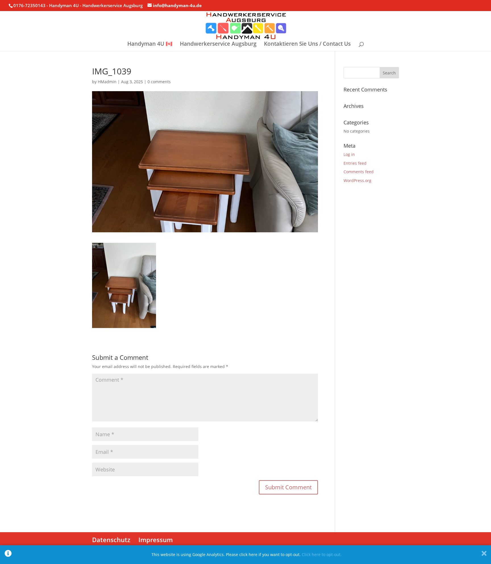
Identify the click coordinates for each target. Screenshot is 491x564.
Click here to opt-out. (322, 554)
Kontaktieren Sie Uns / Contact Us (307, 44)
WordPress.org (357, 180)
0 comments (159, 81)
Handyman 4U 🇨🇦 (149, 44)
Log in (349, 154)
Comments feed (359, 171)
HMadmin (107, 81)
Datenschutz (111, 539)
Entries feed (355, 163)
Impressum (155, 539)
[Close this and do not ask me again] (484, 554)
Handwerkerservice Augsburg (218, 44)
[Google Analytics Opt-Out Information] (8, 554)
